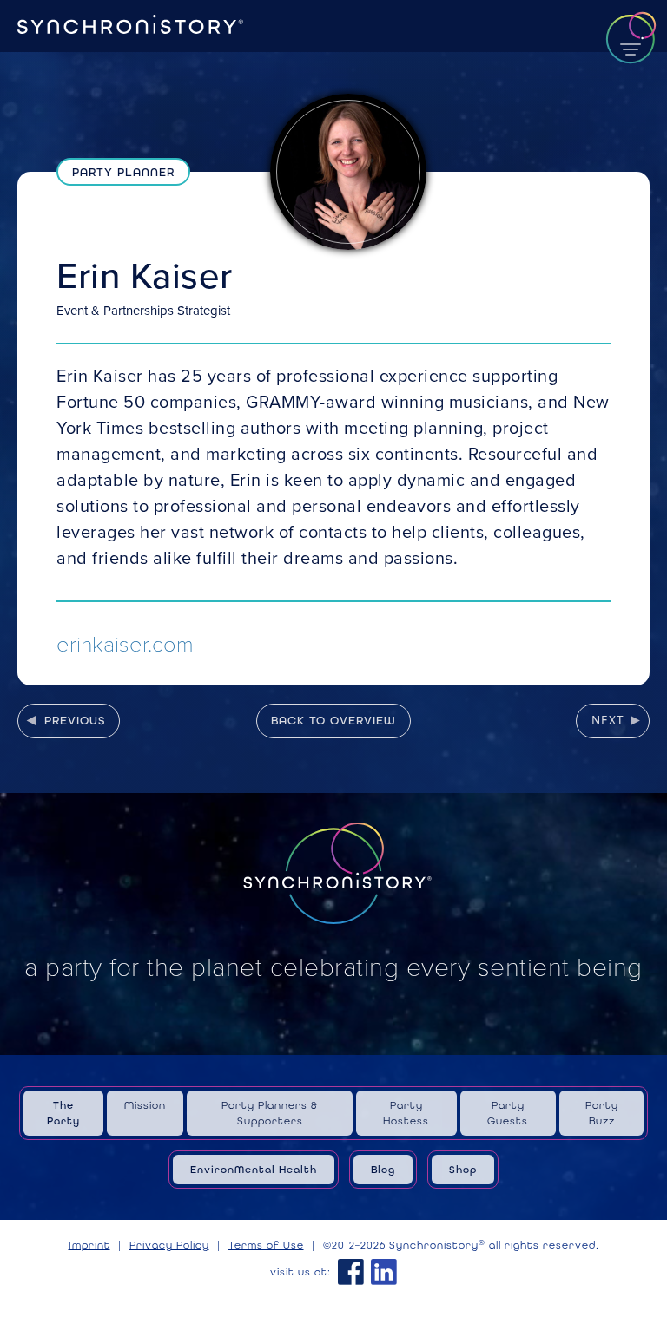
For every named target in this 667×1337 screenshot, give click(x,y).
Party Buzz (601, 1113)
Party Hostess (406, 1113)
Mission (145, 1105)
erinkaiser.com (125, 642)
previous (74, 720)
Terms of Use (266, 1245)
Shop (463, 1169)
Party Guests (507, 1113)
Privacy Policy (169, 1245)
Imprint (89, 1245)
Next (607, 720)
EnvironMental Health (253, 1169)
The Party (63, 1113)
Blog (383, 1169)
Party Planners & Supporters (269, 1113)
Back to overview (333, 720)
